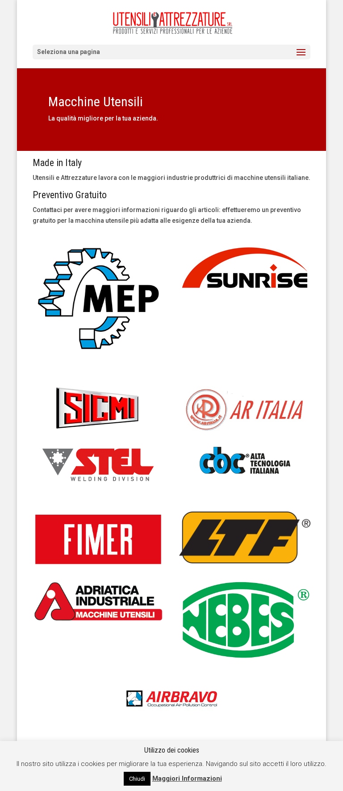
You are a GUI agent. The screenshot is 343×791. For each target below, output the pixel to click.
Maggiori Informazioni (187, 778)
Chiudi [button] (137, 778)
